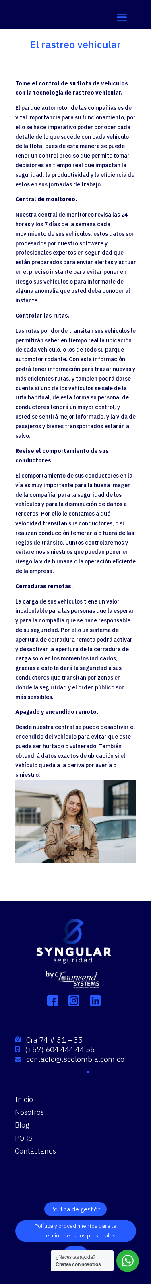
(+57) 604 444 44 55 (60, 1049)
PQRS (24, 1138)
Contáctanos (35, 1151)
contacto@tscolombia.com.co (75, 1059)
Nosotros (29, 1112)
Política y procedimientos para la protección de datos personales (75, 1230)
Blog (22, 1125)
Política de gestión (75, 1209)
